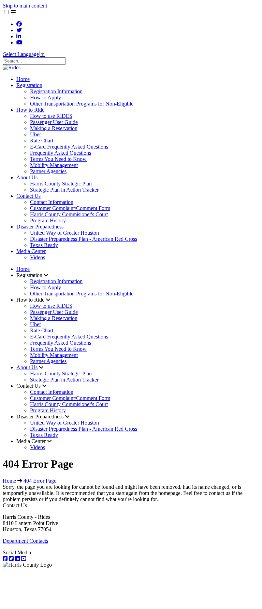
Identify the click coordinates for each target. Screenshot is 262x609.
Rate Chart (41, 140)
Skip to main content (25, 6)
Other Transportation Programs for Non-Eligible (81, 104)
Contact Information (51, 202)
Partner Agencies (48, 171)
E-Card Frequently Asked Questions (69, 147)
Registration (29, 85)
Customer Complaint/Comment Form (70, 208)
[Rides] (11, 67)
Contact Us (28, 196)
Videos (37, 257)
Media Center (31, 251)
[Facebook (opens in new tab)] (19, 24)
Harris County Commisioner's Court (69, 214)
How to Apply (45, 97)
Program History (48, 220)
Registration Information (56, 91)
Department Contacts (25, 541)
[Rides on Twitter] (12, 559)
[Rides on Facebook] (6, 559)
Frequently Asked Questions (60, 153)
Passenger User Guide (54, 122)
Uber (35, 134)
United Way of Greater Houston (64, 233)
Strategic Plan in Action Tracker (64, 190)
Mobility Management (54, 165)
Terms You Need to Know (58, 159)
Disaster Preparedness (39, 227)
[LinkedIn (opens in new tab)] (18, 36)
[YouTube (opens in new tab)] (19, 42)
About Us (27, 177)
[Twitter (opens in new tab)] (19, 30)
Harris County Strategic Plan (61, 183)
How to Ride (30, 110)
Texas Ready (44, 245)
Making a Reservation (53, 128)
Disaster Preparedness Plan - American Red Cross (83, 239)
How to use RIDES (51, 116)
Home (23, 79)
